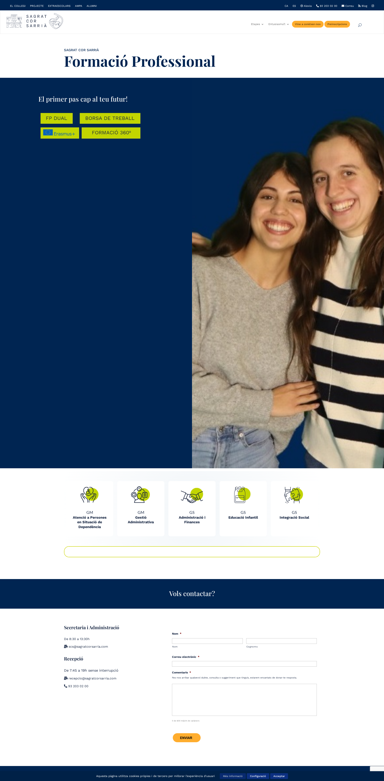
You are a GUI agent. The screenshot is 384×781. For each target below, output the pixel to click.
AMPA (78, 6)
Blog (364, 6)
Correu (349, 6)
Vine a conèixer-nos (308, 24)
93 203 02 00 (328, 6)
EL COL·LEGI (18, 6)
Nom (176, 633)
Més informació (233, 776)
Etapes (255, 24)
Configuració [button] (258, 776)
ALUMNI (92, 6)
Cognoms (252, 646)
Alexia (307, 6)
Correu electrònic (185, 656)
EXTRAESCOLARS (59, 6)
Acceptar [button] (279, 776)
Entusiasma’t (276, 24)
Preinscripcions (337, 24)
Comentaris (181, 672)
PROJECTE (37, 6)
